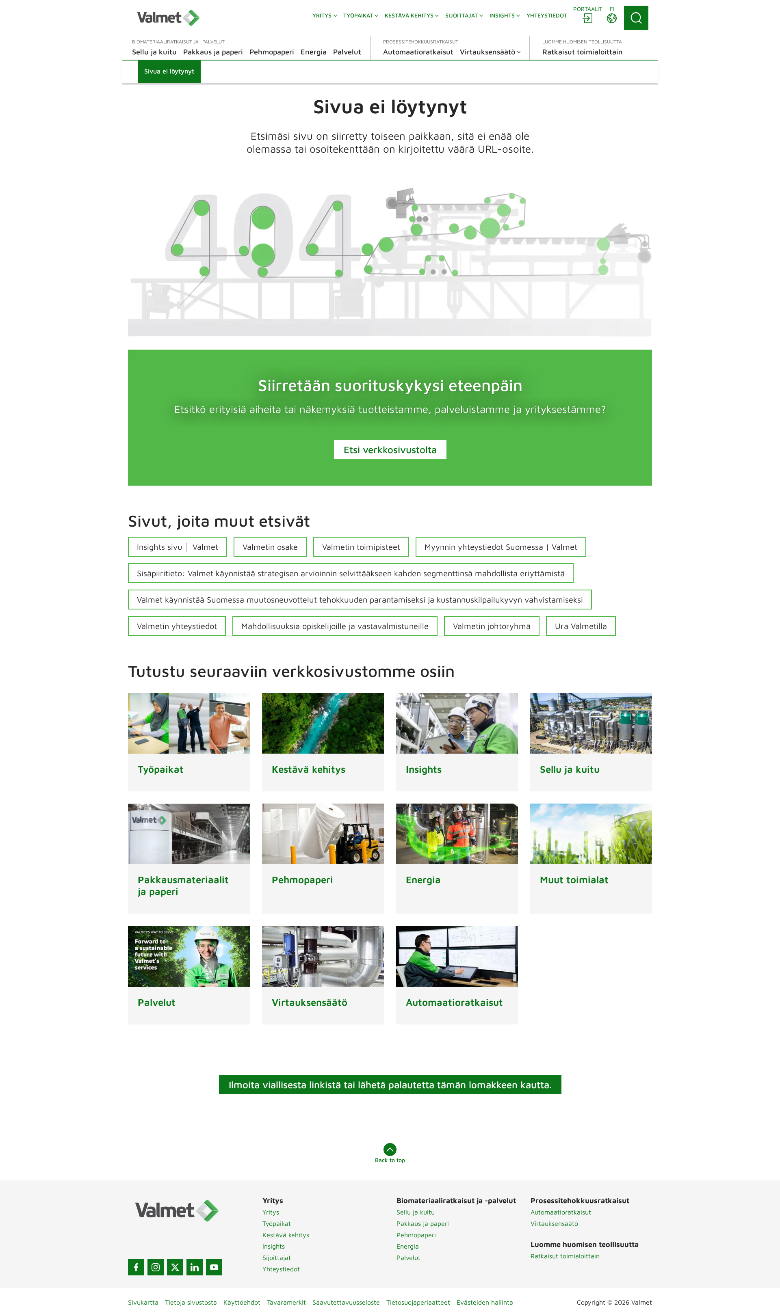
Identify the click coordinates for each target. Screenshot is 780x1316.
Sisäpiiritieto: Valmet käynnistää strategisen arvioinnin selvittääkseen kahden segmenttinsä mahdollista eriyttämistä (351, 573)
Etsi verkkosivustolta (390, 449)
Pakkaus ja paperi (422, 1223)
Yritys (270, 1212)
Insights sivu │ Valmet (177, 546)
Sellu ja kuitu (415, 1212)
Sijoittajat (276, 1257)
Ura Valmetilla (581, 626)
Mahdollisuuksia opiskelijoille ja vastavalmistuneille (335, 626)
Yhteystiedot (281, 1269)
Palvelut (408, 1257)
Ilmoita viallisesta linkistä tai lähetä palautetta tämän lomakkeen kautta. (390, 1084)
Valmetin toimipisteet (361, 546)
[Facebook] (136, 1267)
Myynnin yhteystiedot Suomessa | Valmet (501, 546)
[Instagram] (155, 1267)
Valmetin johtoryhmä (492, 626)
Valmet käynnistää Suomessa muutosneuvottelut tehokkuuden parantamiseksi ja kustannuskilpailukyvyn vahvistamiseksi (360, 599)
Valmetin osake (270, 546)
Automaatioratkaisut (561, 1212)
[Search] (636, 18)
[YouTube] (214, 1267)
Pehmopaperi (416, 1234)
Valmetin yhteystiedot (177, 626)
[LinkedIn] (194, 1267)
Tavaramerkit (286, 1302)
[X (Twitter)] (175, 1267)
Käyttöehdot (241, 1302)
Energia (407, 1246)
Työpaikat (276, 1223)
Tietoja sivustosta (191, 1302)
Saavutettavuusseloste (346, 1302)
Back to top (390, 1159)
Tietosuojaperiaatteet (418, 1302)
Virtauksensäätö (554, 1223)
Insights (273, 1246)
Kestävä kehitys (285, 1234)
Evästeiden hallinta (485, 1302)
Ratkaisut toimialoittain (565, 1256)
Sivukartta (143, 1302)
